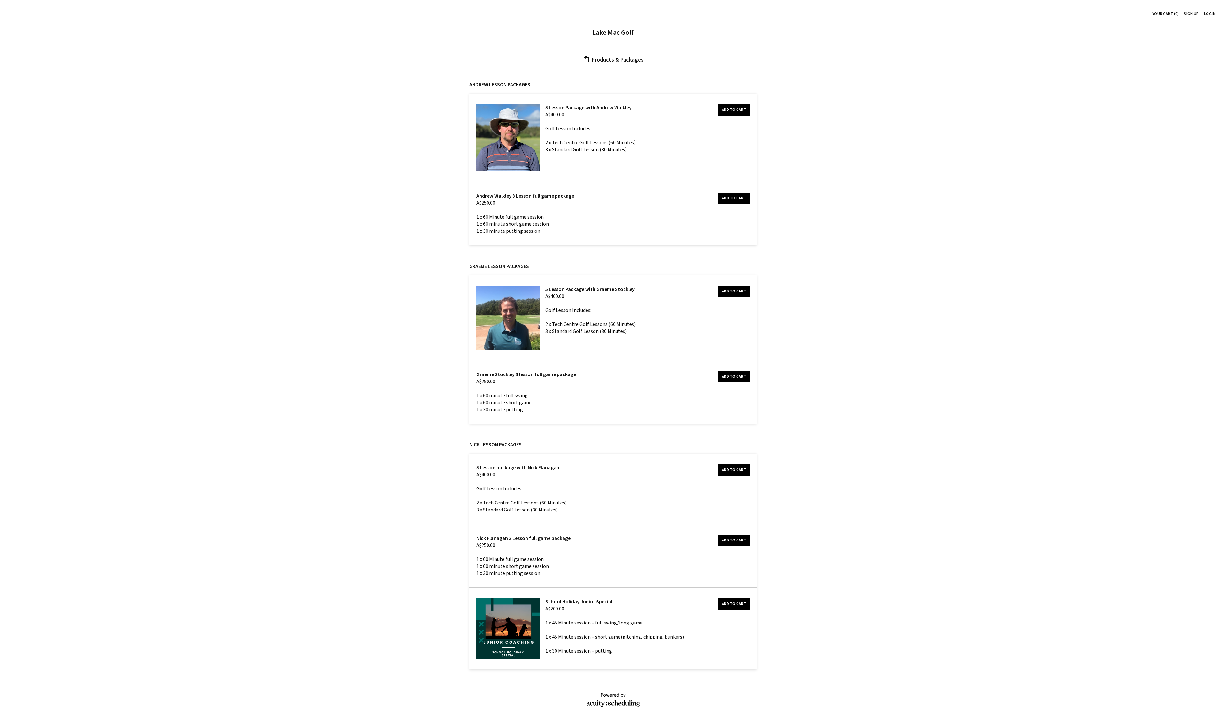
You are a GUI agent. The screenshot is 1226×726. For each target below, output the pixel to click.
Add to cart (734, 109)
